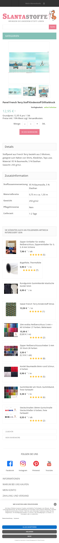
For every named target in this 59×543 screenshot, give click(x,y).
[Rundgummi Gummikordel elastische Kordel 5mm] (11, 289)
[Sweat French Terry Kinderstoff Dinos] (11, 309)
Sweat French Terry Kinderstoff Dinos (37, 304)
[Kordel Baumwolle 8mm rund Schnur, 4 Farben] (11, 372)
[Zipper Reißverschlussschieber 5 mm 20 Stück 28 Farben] (11, 351)
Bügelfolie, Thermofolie (30, 262)
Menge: (17, 123)
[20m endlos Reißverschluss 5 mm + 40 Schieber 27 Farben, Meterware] (11, 330)
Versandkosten (36, 118)
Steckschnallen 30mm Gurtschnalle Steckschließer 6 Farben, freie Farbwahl (36, 410)
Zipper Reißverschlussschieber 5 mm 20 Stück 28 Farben (37, 346)
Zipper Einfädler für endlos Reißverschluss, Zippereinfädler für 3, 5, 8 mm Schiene (37, 244)
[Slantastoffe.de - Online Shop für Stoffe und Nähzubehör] (29, 16)
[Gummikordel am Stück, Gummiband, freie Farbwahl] (11, 392)
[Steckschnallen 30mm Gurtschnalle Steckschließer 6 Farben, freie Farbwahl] (11, 413)
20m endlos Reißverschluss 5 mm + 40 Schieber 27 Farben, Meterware (36, 326)
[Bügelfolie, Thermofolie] (11, 268)
